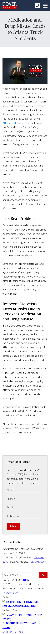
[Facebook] (22, 579)
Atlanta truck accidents (14, 122)
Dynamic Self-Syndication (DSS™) (21, 625)
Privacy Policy (10, 592)
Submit (13, 526)
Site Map (7, 631)
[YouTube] (25, 579)
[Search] (43, 575)
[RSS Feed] (28, 579)
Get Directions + (38, 561)
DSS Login (18, 631)
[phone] (37, 5)
